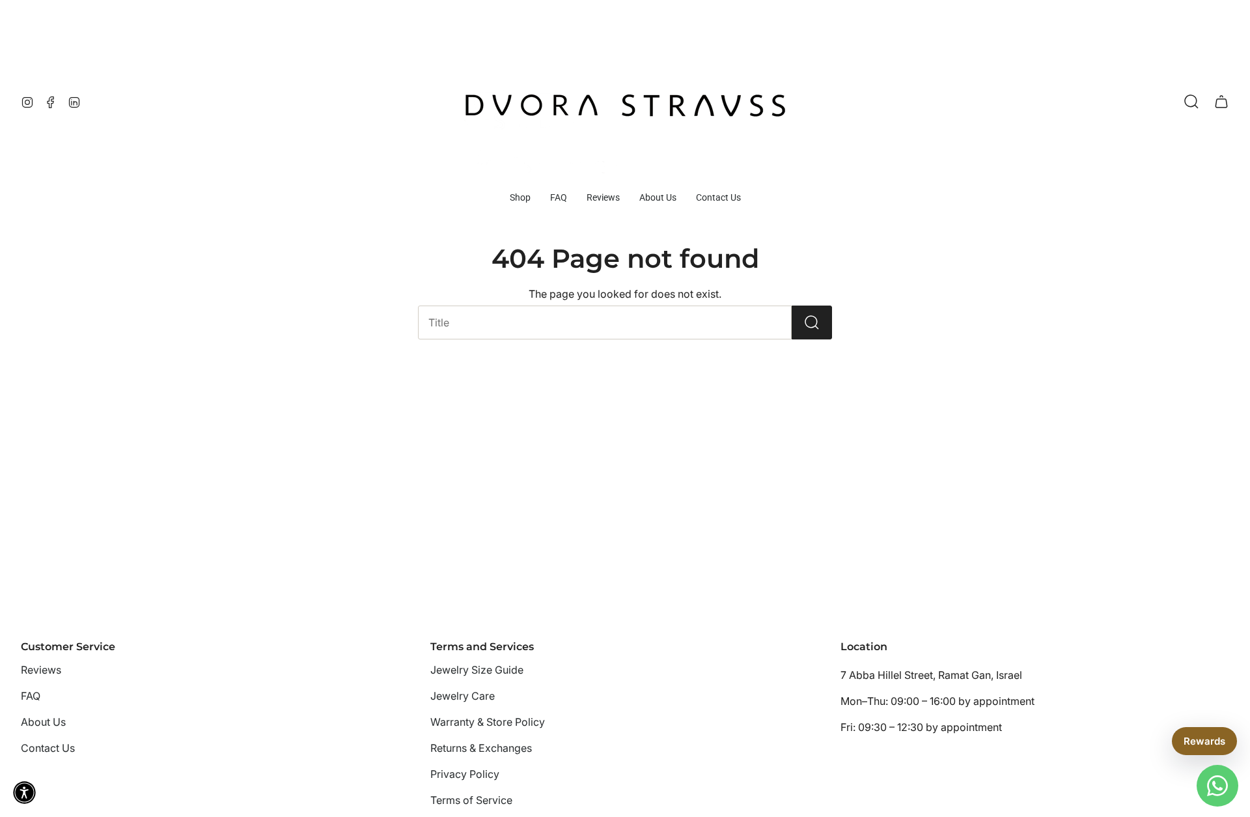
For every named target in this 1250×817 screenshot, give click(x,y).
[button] (520, 197)
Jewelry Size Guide (476, 669)
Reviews (41, 669)
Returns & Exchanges (481, 747)
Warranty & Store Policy (487, 721)
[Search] (812, 322)
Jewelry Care (462, 695)
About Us (43, 721)
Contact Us (48, 747)
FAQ (30, 695)
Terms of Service (471, 800)
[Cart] (1221, 102)
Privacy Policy (464, 774)
